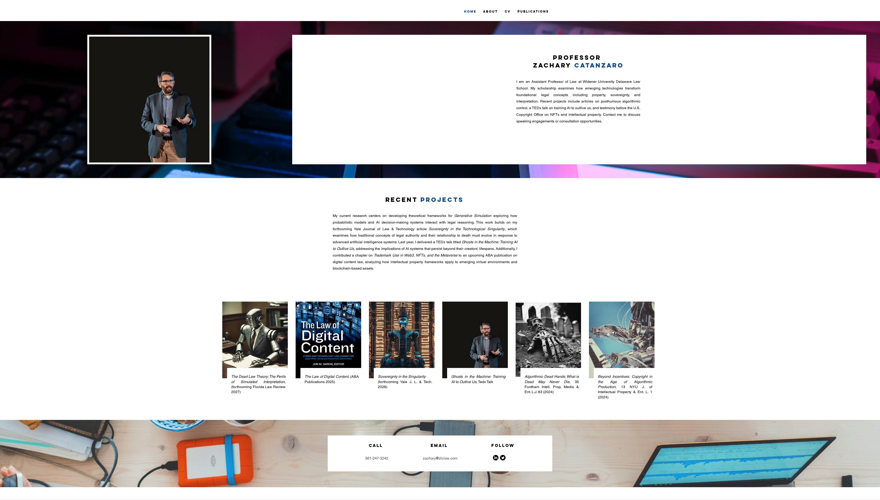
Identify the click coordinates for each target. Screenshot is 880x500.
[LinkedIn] (495, 457)
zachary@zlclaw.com (440, 458)
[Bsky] (503, 457)
